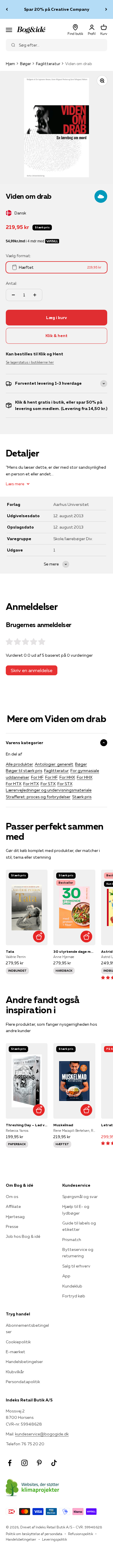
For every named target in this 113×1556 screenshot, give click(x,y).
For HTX (13, 783)
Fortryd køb (73, 1296)
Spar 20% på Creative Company (56, 9)
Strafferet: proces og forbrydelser (38, 796)
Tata (10, 951)
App (66, 1276)
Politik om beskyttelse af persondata (34, 1534)
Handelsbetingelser (24, 1361)
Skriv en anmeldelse (31, 670)
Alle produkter (19, 764)
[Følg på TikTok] (54, 1463)
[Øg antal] (35, 295)
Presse (12, 1226)
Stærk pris (82, 796)
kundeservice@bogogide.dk (42, 1434)
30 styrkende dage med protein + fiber (74, 951)
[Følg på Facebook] (10, 1463)
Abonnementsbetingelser (27, 1328)
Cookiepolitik (18, 1341)
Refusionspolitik (80, 1534)
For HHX (67, 777)
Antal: (11, 283)
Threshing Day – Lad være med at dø (27, 1125)
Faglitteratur (48, 63)
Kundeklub (72, 1286)
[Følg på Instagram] (24, 1463)
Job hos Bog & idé (23, 1236)
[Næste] (106, 9)
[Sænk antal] (13, 295)
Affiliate (13, 1206)
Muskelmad (63, 1125)
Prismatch (71, 1239)
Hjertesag (15, 1216)
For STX (48, 783)
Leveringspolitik (54, 1539)
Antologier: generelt (54, 764)
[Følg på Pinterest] (39, 1463)
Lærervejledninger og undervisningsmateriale (49, 790)
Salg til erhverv (76, 1266)
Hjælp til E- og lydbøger (75, 1209)
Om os (12, 1196)
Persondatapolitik (23, 1381)
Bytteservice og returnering (77, 1252)
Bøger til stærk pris (24, 770)
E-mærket (15, 1351)
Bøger (25, 63)
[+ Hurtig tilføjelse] (38, 936)
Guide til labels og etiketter (79, 1226)
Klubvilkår (15, 1371)
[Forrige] (7, 9)
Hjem (10, 63)
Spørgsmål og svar (80, 1196)
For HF (37, 777)
